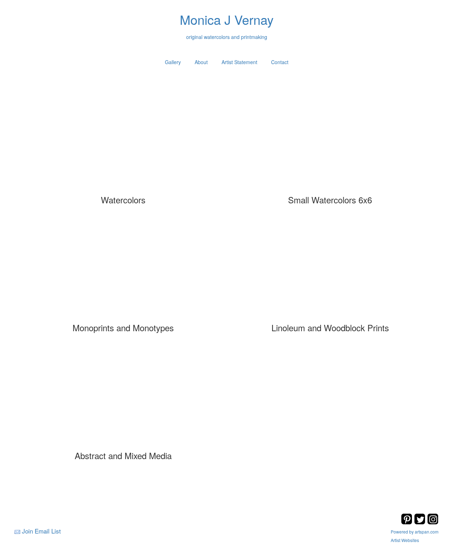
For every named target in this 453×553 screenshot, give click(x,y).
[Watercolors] (123, 144)
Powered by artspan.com (414, 532)
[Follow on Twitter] (420, 522)
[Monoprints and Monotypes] (123, 271)
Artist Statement (239, 62)
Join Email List (41, 530)
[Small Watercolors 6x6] (330, 144)
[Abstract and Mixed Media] (123, 399)
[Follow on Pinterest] (407, 522)
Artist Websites (405, 540)
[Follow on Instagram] (432, 522)
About (201, 62)
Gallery (173, 62)
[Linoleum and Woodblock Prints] (330, 271)
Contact (279, 62)
